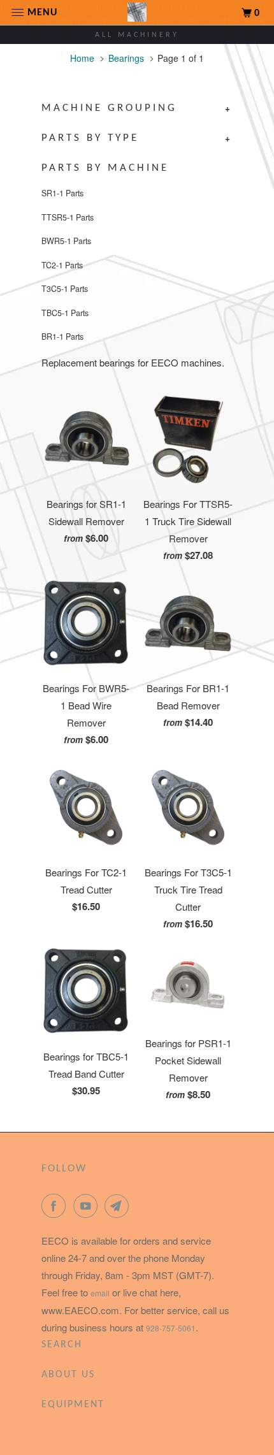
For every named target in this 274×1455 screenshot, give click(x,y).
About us (68, 1375)
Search (61, 1345)
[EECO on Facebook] (56, 1206)
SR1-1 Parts (62, 193)
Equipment (73, 1405)
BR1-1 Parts (62, 336)
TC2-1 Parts (62, 265)
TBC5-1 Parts (65, 313)
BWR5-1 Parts (66, 241)
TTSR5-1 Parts (67, 217)
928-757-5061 (171, 1327)
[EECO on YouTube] (88, 1206)
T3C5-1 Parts (64, 288)
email (100, 1292)
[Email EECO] (119, 1206)
